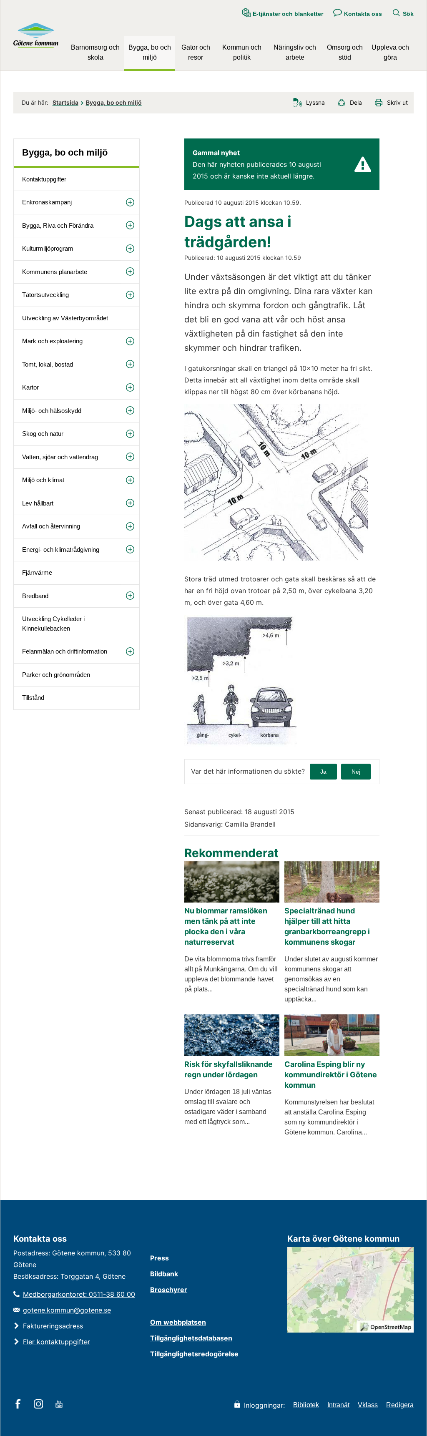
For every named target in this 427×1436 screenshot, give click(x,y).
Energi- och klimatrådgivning (60, 549)
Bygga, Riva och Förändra (57, 225)
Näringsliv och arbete (295, 52)
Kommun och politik (241, 52)
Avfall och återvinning (51, 526)
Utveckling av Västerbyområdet (65, 318)
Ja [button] (323, 771)
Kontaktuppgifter (44, 179)
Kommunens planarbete (54, 271)
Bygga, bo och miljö (149, 52)
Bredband (35, 595)
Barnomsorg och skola (95, 52)
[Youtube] (60, 1404)
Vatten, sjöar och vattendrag (60, 456)
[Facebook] (19, 1404)
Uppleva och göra (390, 52)
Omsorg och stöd (345, 52)
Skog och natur (42, 433)
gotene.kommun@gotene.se (67, 1310)
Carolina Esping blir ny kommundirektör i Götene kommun (330, 1074)
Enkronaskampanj (47, 202)
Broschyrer (168, 1289)
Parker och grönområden (56, 674)
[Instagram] (40, 1404)
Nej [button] (356, 771)
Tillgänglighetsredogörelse (194, 1354)
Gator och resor (195, 52)
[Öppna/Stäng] (130, 202)
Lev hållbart (37, 503)
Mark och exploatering (52, 341)
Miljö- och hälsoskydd (51, 410)
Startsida (65, 102)
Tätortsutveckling (45, 294)
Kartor (30, 387)
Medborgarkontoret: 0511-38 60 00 (79, 1294)
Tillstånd (33, 697)
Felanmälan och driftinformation (64, 651)
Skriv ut (397, 102)
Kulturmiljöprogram (47, 248)
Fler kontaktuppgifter (56, 1342)
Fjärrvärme (37, 572)
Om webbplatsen (178, 1322)
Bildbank (164, 1274)
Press (159, 1258)
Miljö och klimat (43, 479)
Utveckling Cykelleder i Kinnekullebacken (53, 623)
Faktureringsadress (53, 1326)
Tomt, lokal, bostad (47, 364)
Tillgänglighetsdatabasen (191, 1338)
